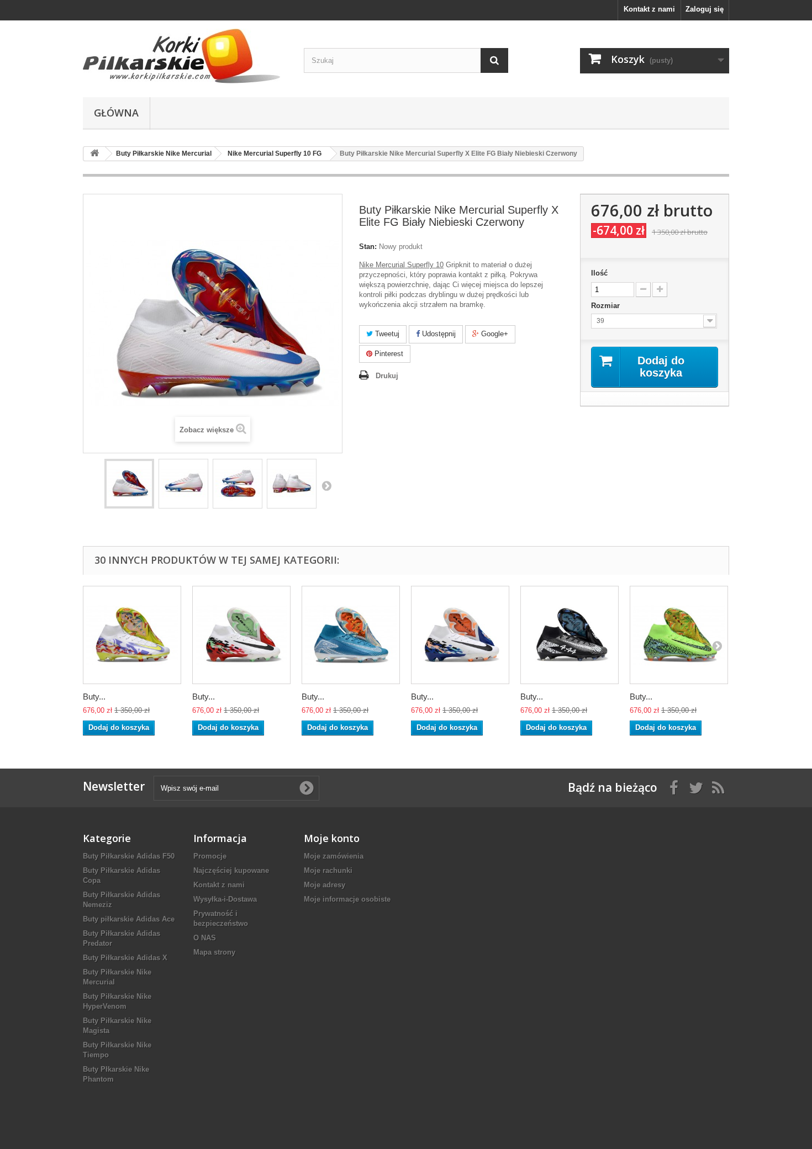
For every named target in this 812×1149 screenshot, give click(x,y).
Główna (116, 112)
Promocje (209, 856)
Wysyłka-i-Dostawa (225, 899)
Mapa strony (214, 952)
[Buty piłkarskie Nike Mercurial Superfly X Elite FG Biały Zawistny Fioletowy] (132, 635)
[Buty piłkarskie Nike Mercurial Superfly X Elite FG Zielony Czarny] (679, 635)
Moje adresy (324, 885)
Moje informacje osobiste (347, 899)
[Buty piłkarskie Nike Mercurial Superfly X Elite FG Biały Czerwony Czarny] (241, 635)
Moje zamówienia (333, 856)
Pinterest (387, 354)
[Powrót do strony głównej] (94, 154)
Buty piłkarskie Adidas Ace (129, 919)
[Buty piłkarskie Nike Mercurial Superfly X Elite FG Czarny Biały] (569, 635)
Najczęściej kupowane (231, 870)
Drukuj (387, 376)
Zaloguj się (705, 9)
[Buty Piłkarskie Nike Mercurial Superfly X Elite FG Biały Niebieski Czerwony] (129, 483)
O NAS (204, 938)
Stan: (368, 246)
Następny (326, 485)
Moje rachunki (328, 870)
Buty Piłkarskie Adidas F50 (129, 856)
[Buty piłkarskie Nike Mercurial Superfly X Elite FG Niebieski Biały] (351, 635)
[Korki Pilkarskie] (185, 56)
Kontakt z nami (649, 9)
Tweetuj (386, 334)
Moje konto (332, 838)
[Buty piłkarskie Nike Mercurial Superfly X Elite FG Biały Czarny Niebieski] (460, 635)
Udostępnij (438, 334)
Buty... (94, 696)
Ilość (599, 273)
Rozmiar (606, 305)
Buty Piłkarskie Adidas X (125, 958)
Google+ (493, 334)
